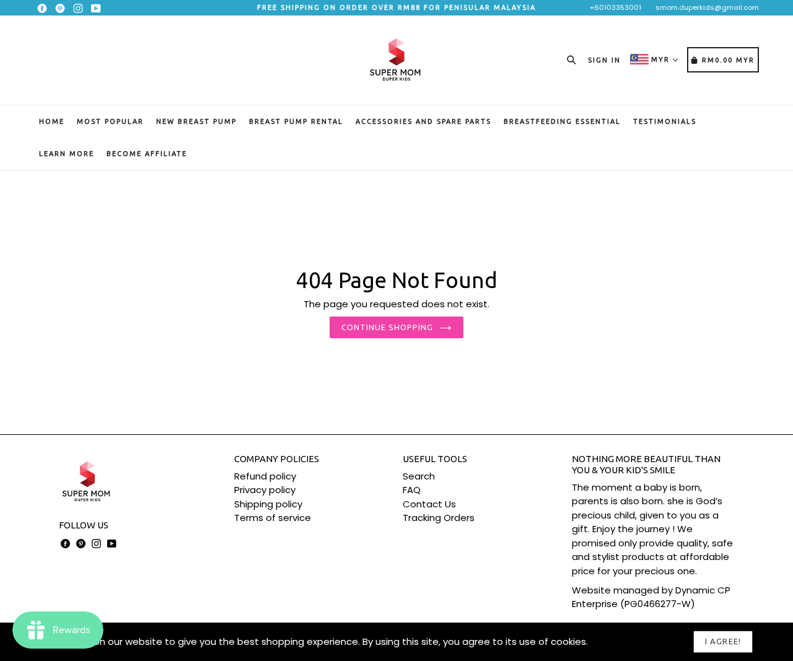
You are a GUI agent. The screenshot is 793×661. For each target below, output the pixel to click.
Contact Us (429, 503)
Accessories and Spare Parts (423, 121)
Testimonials (664, 121)
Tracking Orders (439, 517)
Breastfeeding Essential (562, 121)
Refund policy (265, 476)
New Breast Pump (196, 121)
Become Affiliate (147, 153)
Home (51, 121)
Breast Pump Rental (296, 121)
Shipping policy (268, 503)
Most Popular (110, 121)
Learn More (66, 153)
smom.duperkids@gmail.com (707, 7)
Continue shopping (387, 327)
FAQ (412, 489)
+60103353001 (615, 7)
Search (419, 476)
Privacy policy (265, 489)
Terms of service (272, 517)
